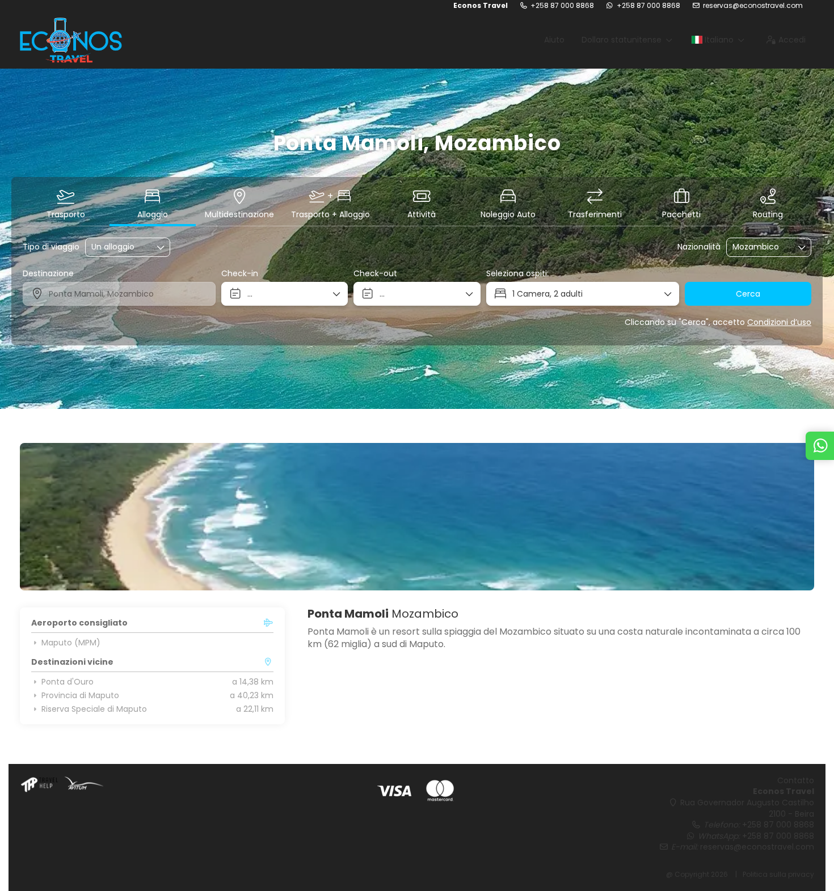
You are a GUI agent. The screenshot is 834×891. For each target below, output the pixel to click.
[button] (42, 516)
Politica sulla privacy (778, 874)
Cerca (748, 293)
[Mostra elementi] (802, 247)
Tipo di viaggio (51, 247)
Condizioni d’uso (779, 322)
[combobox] (760, 247)
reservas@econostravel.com (753, 5)
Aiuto (554, 39)
